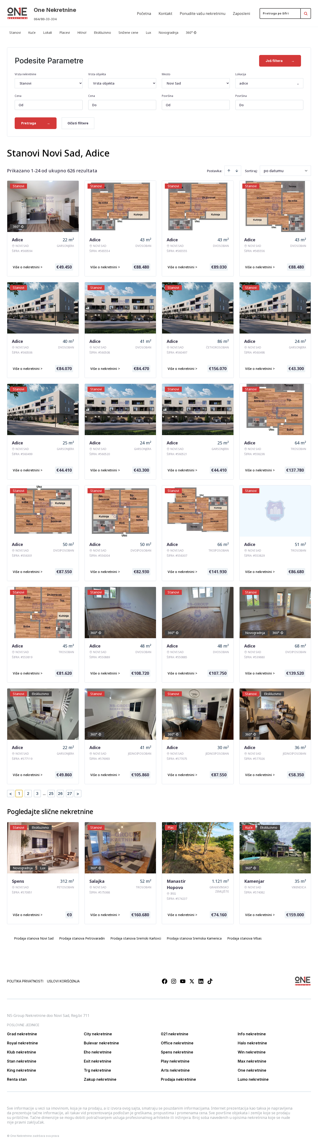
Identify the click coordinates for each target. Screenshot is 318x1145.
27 (69, 793)
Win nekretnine (252, 1052)
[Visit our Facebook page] (164, 981)
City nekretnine (98, 1034)
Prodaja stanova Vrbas (244, 938)
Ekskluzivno (102, 32)
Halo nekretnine (252, 1043)
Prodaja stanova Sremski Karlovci (135, 938)
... (44, 793)
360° (189, 32)
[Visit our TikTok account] (210, 981)
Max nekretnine (252, 1061)
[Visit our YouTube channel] (183, 981)
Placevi (64, 32)
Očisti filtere (78, 123)
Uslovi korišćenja (63, 981)
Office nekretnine (177, 1043)
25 (51, 793)
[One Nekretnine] (17, 13)
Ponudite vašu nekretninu (202, 13)
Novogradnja (168, 32)
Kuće (32, 32)
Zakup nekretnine (100, 1079)
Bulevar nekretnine (101, 1043)
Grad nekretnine (22, 1034)
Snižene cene (128, 32)
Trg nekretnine (97, 1070)
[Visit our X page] (192, 981)
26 (60, 793)
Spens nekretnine (177, 1052)
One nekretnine (252, 1070)
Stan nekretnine (21, 1061)
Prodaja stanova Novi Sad (34, 938)
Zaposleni (241, 13)
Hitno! (81, 32)
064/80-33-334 (45, 19)
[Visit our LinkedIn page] (201, 981)
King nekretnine (21, 1070)
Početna (144, 13)
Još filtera (280, 61)
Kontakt (165, 13)
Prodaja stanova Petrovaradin (82, 938)
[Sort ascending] (228, 171)
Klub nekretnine (21, 1052)
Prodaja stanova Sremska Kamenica (194, 938)
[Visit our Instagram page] (173, 981)
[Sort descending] (236, 171)
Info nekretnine (252, 1034)
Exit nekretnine (97, 1061)
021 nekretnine (174, 1034)
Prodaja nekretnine (178, 1079)
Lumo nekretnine (253, 1079)
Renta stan (17, 1079)
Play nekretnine (175, 1061)
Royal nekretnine (22, 1043)
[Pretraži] (305, 13)
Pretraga (35, 123)
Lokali (47, 32)
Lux (148, 32)
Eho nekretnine (98, 1052)
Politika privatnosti (25, 981)
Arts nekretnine (175, 1070)
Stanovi (15, 32)
